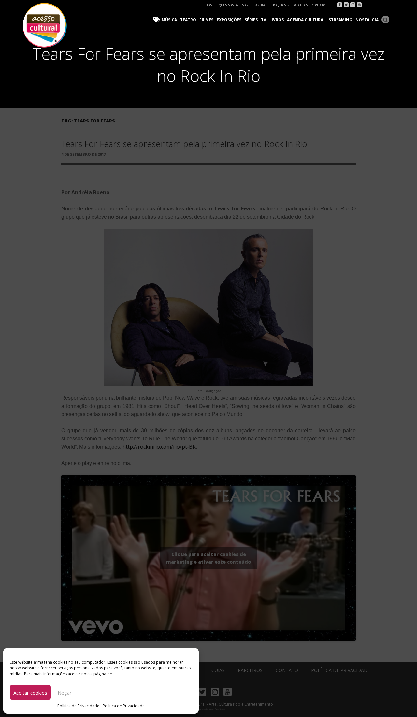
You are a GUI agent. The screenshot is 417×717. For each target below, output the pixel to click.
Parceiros (300, 5)
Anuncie (261, 5)
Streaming (340, 19)
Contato (318, 5)
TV (263, 19)
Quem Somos (228, 5)
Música (169, 19)
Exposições (229, 19)
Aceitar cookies (30, 692)
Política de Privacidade (78, 706)
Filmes (206, 19)
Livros (276, 19)
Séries (251, 19)
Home (210, 5)
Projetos (279, 5)
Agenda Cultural (306, 19)
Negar (65, 692)
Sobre (246, 5)
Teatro (188, 19)
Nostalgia (367, 19)
